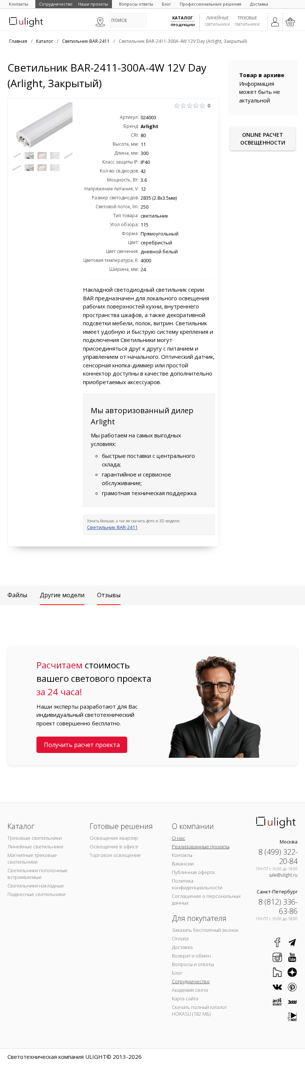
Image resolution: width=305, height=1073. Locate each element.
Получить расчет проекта (82, 745)
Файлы (17, 595)
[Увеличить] (42, 125)
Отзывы (109, 595)
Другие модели (62, 595)
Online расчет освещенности (262, 138)
